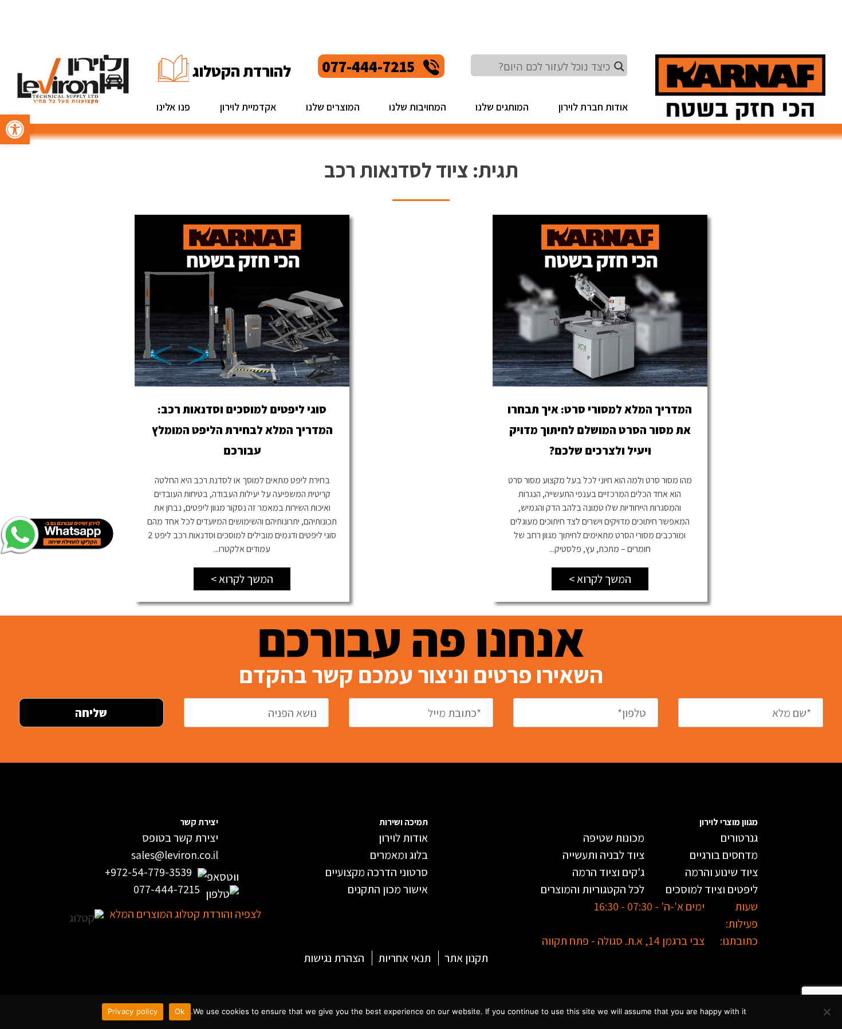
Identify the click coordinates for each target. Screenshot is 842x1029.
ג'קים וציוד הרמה (608, 872)
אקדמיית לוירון (248, 106)
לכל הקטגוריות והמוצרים (592, 889)
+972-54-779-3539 (148, 872)
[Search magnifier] (619, 66)
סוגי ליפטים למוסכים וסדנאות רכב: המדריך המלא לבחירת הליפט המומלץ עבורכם (242, 430)
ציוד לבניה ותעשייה (603, 854)
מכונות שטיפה (613, 837)
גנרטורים (739, 837)
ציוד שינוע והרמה (721, 872)
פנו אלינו (173, 106)
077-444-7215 (368, 66)
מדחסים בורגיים (724, 854)
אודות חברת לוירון (593, 106)
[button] (15, 129)
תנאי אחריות (404, 958)
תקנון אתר (466, 958)
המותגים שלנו (502, 106)
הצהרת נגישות (334, 958)
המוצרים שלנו (333, 106)
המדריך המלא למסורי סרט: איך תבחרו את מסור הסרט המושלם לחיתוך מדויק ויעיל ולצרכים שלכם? (599, 430)
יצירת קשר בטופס (180, 837)
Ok (180, 1011)
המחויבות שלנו (417, 106)
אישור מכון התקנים (388, 889)
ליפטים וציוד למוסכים (712, 889)
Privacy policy (133, 1011)
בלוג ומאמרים (399, 854)
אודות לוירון (403, 837)
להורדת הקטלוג (241, 71)
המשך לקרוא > (600, 578)
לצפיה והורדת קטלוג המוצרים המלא (185, 913)
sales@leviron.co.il (174, 854)
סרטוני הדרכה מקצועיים (376, 872)
